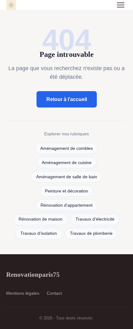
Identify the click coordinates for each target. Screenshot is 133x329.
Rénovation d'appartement (66, 205)
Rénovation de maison (40, 219)
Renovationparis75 (33, 274)
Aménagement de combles (66, 148)
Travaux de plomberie (91, 233)
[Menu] (120, 5)
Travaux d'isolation (38, 233)
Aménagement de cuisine (67, 162)
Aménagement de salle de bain (66, 177)
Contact (54, 293)
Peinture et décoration (66, 191)
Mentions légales (22, 293)
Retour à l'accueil (66, 99)
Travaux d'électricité (94, 219)
